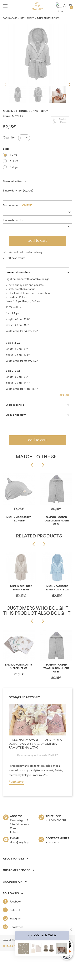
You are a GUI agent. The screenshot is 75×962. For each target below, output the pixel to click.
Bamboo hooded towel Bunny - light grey (56, 520)
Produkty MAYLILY (47, 755)
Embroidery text (12, 190)
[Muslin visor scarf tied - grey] (19, 489)
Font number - (17, 205)
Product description (18, 272)
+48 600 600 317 (56, 820)
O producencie (15, 405)
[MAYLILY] (37, 6)
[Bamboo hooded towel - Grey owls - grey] (56, 489)
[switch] (66, 956)
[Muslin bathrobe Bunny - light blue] (57, 567)
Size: (6, 149)
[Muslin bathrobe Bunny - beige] (21, 567)
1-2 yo (13, 155)
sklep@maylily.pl (19, 842)
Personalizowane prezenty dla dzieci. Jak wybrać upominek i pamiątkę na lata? (35, 744)
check (27, 205)
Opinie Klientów (16, 415)
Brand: (7, 116)
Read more (16, 781)
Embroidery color (13, 220)
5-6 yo (14, 167)
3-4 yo (14, 161)
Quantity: (9, 137)
